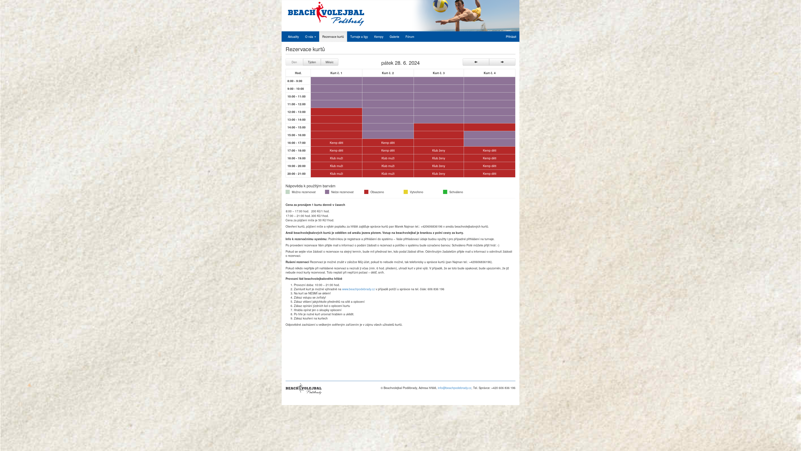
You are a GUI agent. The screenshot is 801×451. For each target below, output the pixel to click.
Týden (312, 62)
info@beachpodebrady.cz (454, 388)
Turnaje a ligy (359, 36)
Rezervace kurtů (333, 36)
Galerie (394, 36)
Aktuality (293, 36)
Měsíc (330, 62)
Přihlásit (511, 36)
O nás (309, 36)
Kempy (378, 36)
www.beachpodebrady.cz (358, 289)
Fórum (410, 36)
